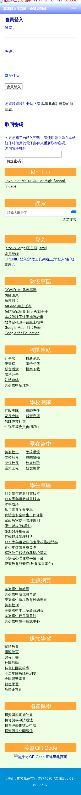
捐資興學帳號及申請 (20, 725)
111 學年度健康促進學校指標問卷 (31, 541)
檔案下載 (33, 368)
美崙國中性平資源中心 (22, 621)
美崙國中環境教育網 (20, 594)
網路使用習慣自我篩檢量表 (26, 552)
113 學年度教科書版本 (22, 493)
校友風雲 (33, 467)
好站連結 (12, 379)
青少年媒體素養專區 (20, 547)
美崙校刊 (12, 604)
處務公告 (12, 374)
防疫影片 (12, 300)
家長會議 (12, 415)
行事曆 (10, 358)
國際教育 (12, 651)
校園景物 (33, 457)
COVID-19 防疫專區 (21, 289)
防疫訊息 (12, 295)
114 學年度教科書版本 (22, 498)
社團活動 (12, 662)
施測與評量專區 (17, 531)
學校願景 (12, 457)
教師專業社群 (15, 421)
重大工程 (12, 467)
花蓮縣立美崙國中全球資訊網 (25, 8)
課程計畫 (12, 657)
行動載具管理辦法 (19, 536)
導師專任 (33, 410)
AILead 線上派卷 (18, 305)
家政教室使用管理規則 (22, 520)
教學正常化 (13, 689)
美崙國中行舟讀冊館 (20, 615)
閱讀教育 (12, 646)
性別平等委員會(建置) (22, 426)
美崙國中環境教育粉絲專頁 (26, 599)
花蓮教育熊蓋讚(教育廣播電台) (29, 563)
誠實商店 (33, 415)
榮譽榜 (10, 363)
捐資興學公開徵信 (19, 730)
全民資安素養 (15, 678)
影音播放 (12, 368)
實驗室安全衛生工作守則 (24, 514)
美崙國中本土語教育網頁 (24, 610)
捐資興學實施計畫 (19, 714)
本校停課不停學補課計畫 (24, 316)
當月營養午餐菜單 (19, 509)
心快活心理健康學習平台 (24, 557)
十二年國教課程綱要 (20, 673)
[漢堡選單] (74, 8)
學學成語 (12, 504)
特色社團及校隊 (17, 667)
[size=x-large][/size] (26, 247)
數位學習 (12, 683)
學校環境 (33, 451)
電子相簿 (33, 363)
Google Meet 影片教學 (23, 327)
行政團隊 (12, 410)
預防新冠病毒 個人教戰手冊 (26, 311)
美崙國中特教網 (17, 588)
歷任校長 (12, 462)
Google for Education (22, 332)
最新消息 (33, 358)
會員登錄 (12, 253)
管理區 (10, 264)
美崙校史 (12, 451)
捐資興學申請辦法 (19, 719)
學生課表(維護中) (18, 525)
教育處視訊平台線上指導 (24, 322)
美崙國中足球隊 (17, 385)
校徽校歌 (33, 462)
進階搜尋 (69, 219)
